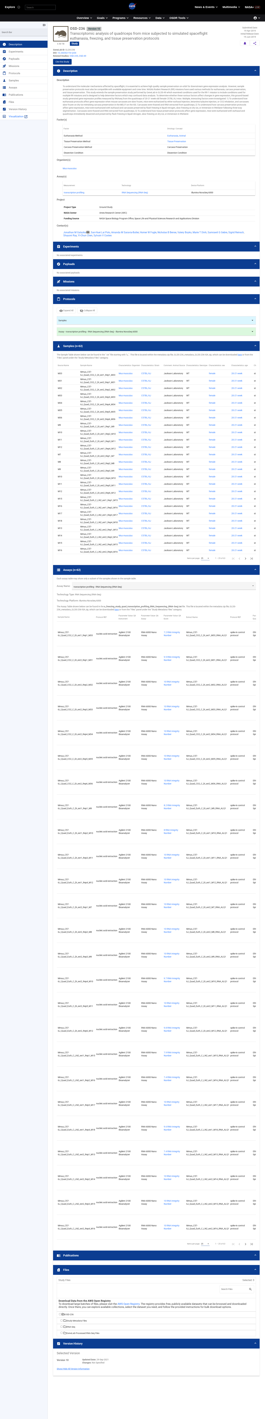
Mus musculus (70, 168)
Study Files (64, 1280)
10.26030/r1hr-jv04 (67, 53)
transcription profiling (74, 192)
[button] (156, 71)
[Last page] (252, 558)
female (212, 373)
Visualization (18, 116)
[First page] (233, 558)
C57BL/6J (146, 373)
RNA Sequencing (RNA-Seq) (135, 192)
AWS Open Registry (128, 1303)
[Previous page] (239, 558)
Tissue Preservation (176, 141)
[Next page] (245, 558)
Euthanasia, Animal (176, 135)
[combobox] (205, 558)
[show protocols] (252, 320)
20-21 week (236, 373)
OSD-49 (82, 56)
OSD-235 (74, 56)
